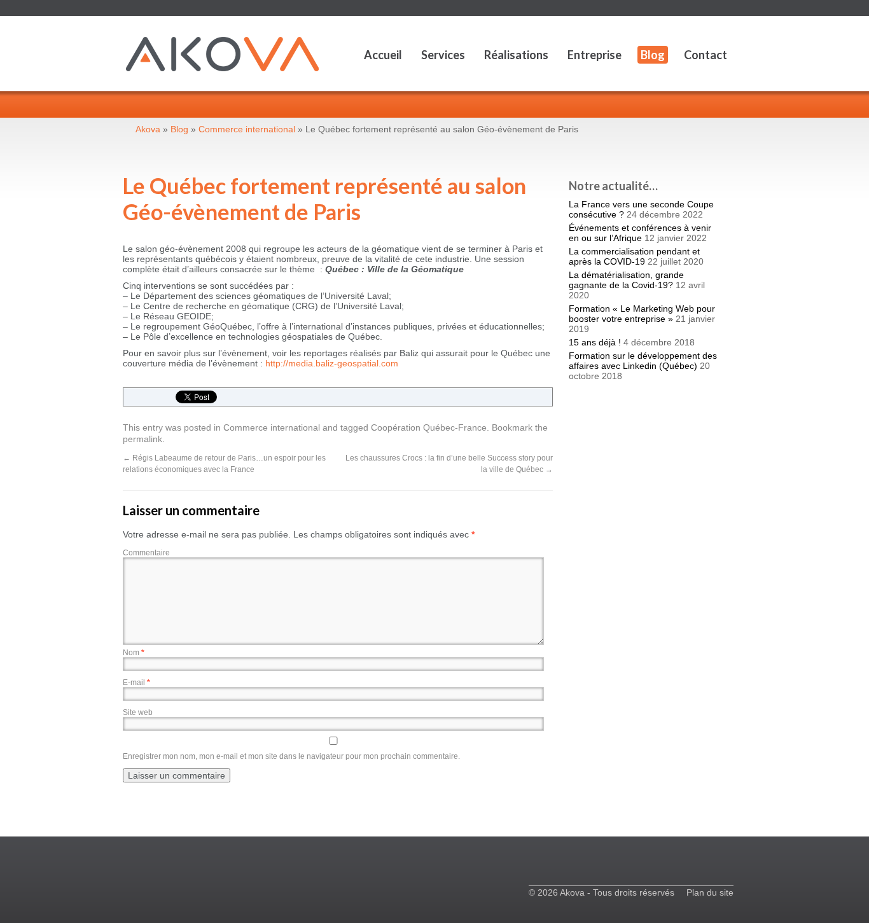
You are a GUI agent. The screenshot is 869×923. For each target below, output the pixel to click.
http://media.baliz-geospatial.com (331, 363)
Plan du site (709, 892)
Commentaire (146, 552)
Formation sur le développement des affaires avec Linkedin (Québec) (643, 360)
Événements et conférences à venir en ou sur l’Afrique (640, 233)
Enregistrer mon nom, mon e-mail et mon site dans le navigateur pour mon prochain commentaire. (291, 756)
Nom (133, 652)
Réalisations (516, 55)
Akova (148, 129)
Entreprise (594, 55)
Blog (653, 55)
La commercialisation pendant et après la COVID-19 (634, 256)
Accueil (383, 55)
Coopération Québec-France (429, 427)
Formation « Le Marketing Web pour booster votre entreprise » (642, 313)
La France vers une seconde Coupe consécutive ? (641, 209)
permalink (142, 439)
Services (443, 55)
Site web (138, 712)
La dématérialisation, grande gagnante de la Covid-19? (626, 280)
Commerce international (271, 427)
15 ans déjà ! (595, 342)
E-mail (136, 682)
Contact (705, 55)
